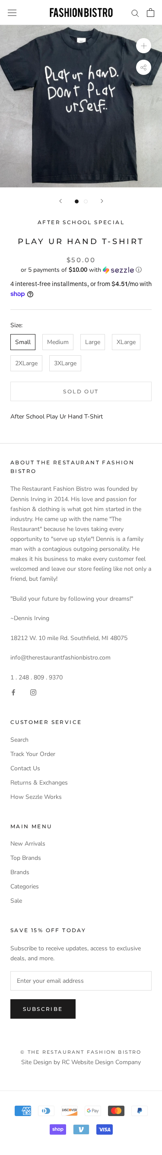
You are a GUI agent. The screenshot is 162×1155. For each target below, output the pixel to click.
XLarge (126, 342)
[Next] (102, 201)
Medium (58, 342)
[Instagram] (33, 692)
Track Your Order (32, 754)
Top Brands (25, 858)
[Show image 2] (86, 201)
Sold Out (80, 391)
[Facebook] (13, 692)
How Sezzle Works (36, 797)
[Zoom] (143, 45)
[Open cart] (150, 12)
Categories (24, 886)
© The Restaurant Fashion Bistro (80, 1052)
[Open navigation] (12, 13)
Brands (19, 872)
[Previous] (60, 201)
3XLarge (65, 363)
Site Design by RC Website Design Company (81, 1062)
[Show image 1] (77, 201)
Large (92, 342)
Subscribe (43, 1009)
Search (19, 740)
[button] (81, 270)
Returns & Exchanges (39, 783)
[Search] (135, 12)
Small (23, 342)
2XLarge (26, 363)
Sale (16, 901)
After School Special (81, 222)
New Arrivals (27, 844)
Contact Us (25, 768)
